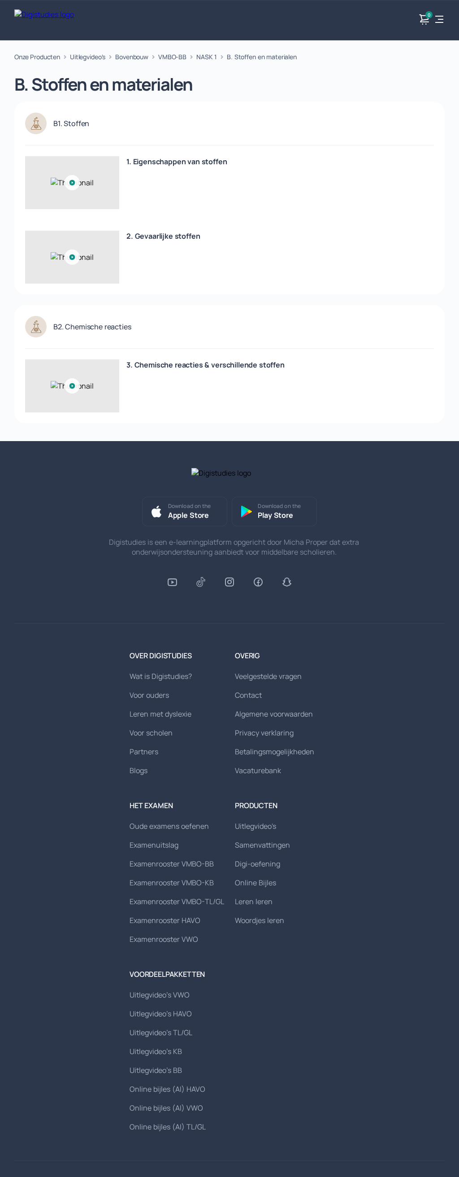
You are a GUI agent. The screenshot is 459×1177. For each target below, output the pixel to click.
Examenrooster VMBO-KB (172, 883)
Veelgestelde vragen (268, 676)
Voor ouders (149, 695)
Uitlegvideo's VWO (160, 995)
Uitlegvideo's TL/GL (161, 1032)
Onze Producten (37, 57)
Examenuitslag (154, 845)
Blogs (138, 770)
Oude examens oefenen (169, 826)
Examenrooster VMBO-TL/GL (177, 901)
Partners (144, 752)
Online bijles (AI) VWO (166, 1108)
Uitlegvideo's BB (156, 1070)
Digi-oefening (257, 864)
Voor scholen (151, 733)
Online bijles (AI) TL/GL (168, 1127)
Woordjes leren (259, 920)
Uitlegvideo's (87, 57)
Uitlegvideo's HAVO (161, 1014)
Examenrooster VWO (164, 939)
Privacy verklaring (264, 733)
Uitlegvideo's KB (156, 1051)
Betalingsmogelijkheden (274, 752)
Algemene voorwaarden (274, 714)
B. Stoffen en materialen (262, 57)
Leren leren (254, 901)
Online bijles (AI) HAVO (167, 1089)
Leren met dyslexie (160, 714)
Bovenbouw (131, 57)
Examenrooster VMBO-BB (172, 864)
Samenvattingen (262, 845)
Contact (248, 695)
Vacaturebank (258, 770)
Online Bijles (255, 883)
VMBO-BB (172, 57)
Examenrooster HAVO (165, 920)
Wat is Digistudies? (161, 676)
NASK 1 (206, 57)
